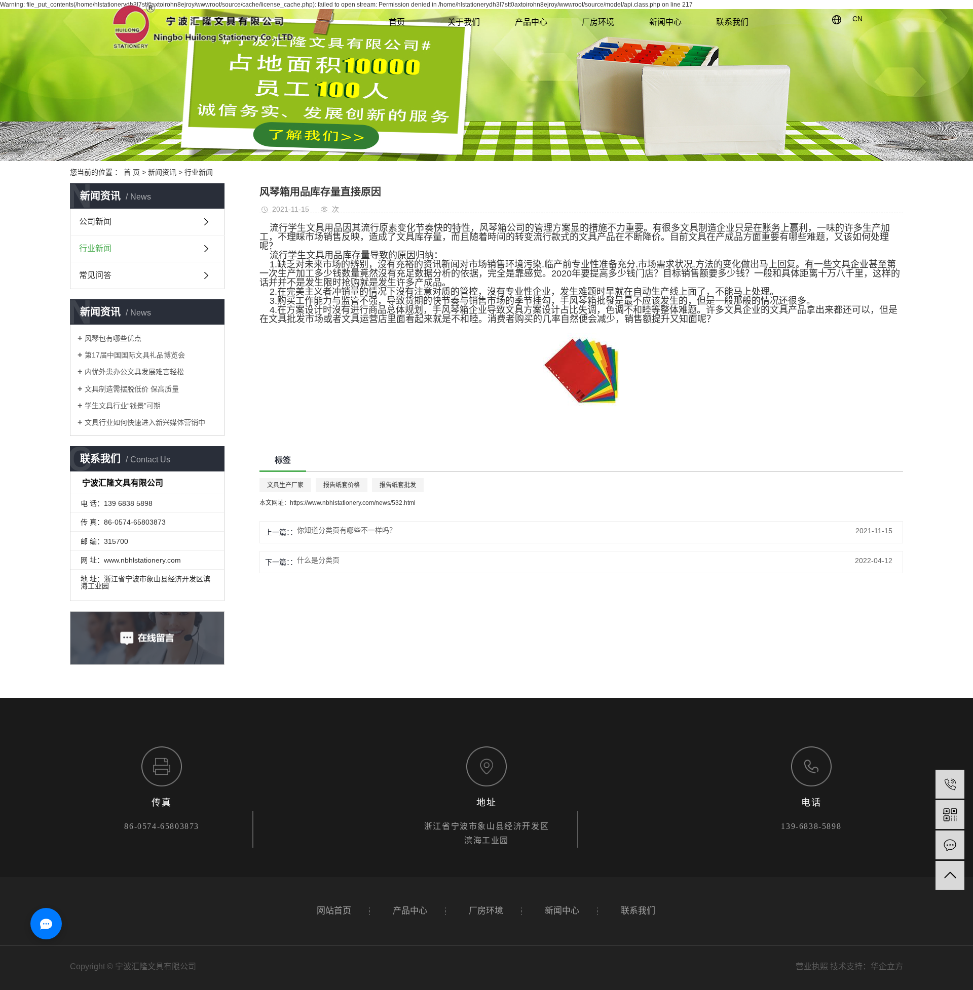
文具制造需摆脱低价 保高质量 (132, 389)
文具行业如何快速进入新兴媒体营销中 (145, 422)
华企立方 (887, 966)
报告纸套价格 (341, 485)
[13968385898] (949, 784)
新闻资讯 (162, 172)
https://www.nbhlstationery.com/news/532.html (353, 502)
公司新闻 (95, 221)
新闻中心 (665, 22)
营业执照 (812, 966)
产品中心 (531, 22)
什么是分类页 (318, 560)
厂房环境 (598, 22)
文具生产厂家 (285, 485)
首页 (397, 22)
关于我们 (463, 22)
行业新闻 (198, 172)
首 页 (132, 172)
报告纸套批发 (398, 485)
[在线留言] (949, 844)
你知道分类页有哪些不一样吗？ (346, 530)
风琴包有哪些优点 (113, 338)
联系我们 (732, 22)
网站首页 (334, 911)
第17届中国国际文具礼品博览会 (135, 355)
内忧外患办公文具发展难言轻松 (134, 372)
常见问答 (95, 275)
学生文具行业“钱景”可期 (123, 406)
